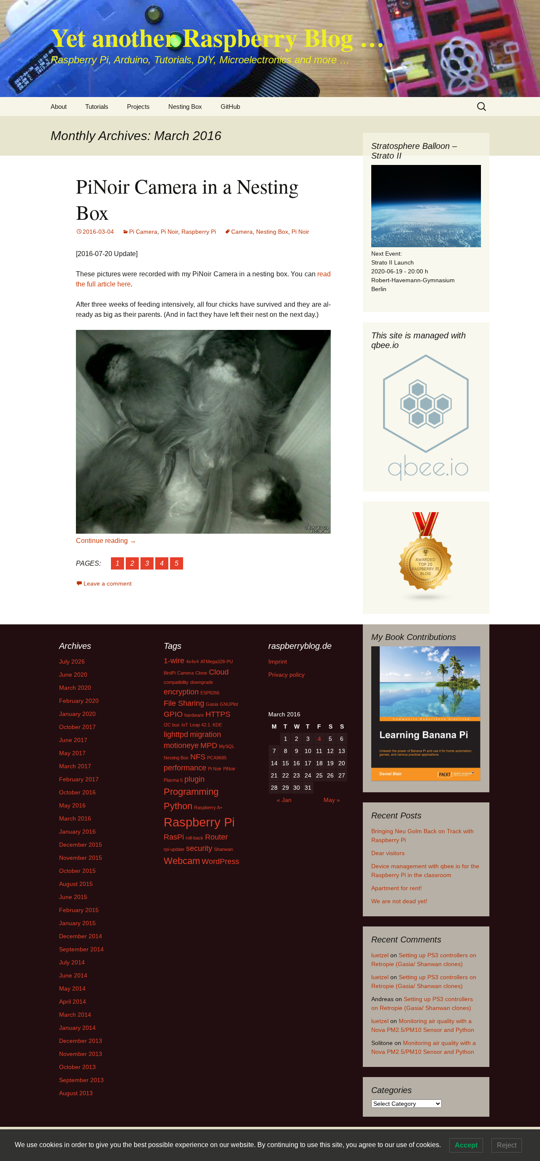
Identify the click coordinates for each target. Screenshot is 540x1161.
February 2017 (79, 779)
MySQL (227, 746)
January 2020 (77, 713)
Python (178, 806)
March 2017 (75, 766)
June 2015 (73, 897)
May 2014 (72, 988)
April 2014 (72, 1001)
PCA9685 (217, 757)
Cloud (219, 672)
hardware (194, 715)
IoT (184, 724)
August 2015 (76, 883)
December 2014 (80, 936)
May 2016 (72, 805)
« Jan (284, 799)
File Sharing (184, 703)
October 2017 (77, 727)
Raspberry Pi (198, 231)
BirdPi (170, 672)
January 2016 (77, 831)
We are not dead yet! (399, 901)
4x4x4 (192, 661)
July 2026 (72, 661)
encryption (181, 692)
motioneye (181, 745)
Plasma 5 (173, 780)
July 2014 (72, 962)
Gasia (212, 704)
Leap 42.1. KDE (206, 724)
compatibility (176, 682)
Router (216, 837)
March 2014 (75, 1014)
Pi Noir (169, 231)
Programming (191, 791)
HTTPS (217, 714)
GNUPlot (229, 704)
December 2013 (80, 1040)
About (59, 106)
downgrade (201, 682)
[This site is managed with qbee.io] (426, 417)
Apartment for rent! (396, 888)
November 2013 (80, 1053)
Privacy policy (286, 674)
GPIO (173, 714)
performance (185, 768)
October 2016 (77, 792)
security (199, 848)
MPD (208, 745)
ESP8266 (209, 692)
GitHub (230, 106)
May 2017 (72, 753)
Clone (201, 672)
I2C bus (172, 724)
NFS (197, 757)
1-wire (174, 660)
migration (205, 734)
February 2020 (79, 700)
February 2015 (79, 910)
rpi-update (174, 849)
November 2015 (80, 857)
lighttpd (176, 734)
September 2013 (81, 1080)
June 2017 (73, 740)
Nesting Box (185, 106)
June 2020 (73, 674)
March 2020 (75, 687)
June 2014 (73, 975)
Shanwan (223, 849)
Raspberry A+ (208, 807)
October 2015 (77, 870)
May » (332, 799)
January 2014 (77, 1027)
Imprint (277, 661)
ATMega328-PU (216, 661)
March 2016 (75, 818)
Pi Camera (143, 231)
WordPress (220, 861)
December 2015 (80, 844)
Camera (242, 231)
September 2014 (81, 949)
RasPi (174, 837)
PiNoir (229, 768)
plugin (194, 779)
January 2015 (77, 923)
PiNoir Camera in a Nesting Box (187, 198)
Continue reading (106, 540)
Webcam (182, 861)
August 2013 (76, 1093)
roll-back (194, 837)
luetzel (380, 955)
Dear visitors (388, 853)
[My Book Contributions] (426, 714)
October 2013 (77, 1067)
